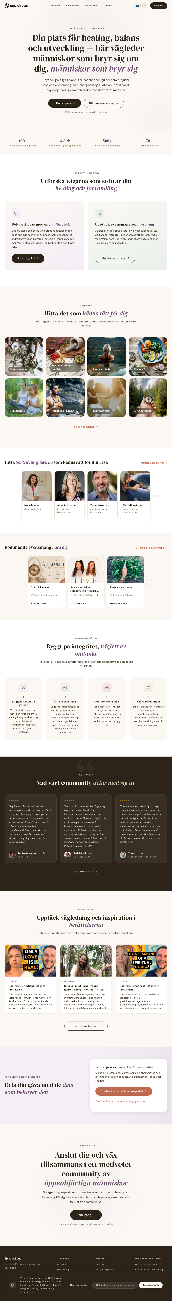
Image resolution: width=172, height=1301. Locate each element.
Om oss (108, 5)
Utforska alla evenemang (150, 547)
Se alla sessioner (84, 426)
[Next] (156, 496)
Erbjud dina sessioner (146, 1264)
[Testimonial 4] (91, 871)
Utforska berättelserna (84, 1026)
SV (141, 5)
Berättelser (91, 5)
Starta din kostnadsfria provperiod (122, 1091)
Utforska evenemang (101, 103)
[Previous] (76, 872)
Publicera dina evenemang (149, 1269)
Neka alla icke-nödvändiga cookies (115, 1285)
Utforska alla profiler (152, 462)
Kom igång (84, 1215)
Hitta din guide (63, 103)
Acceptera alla (151, 1285)
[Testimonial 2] (86, 871)
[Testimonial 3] (88, 871)
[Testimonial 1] (82, 871)
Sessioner (55, 5)
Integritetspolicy (105, 1269)
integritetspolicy (29, 1288)
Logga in (158, 5)
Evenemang (72, 5)
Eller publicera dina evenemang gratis (118, 1101)
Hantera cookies (79, 1285)
